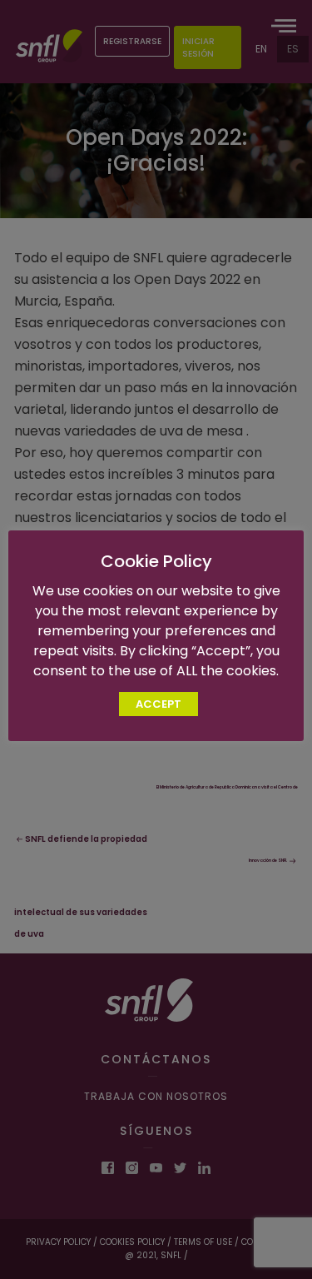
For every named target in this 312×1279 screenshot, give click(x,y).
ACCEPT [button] (158, 704)
